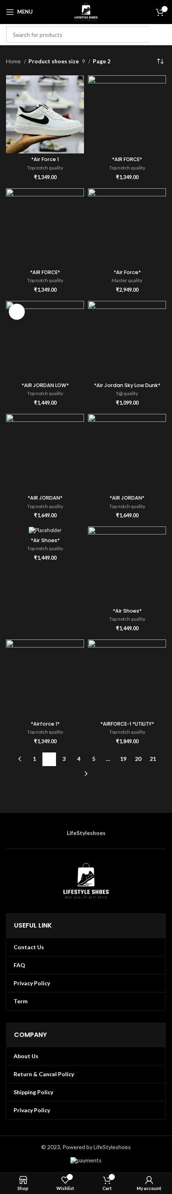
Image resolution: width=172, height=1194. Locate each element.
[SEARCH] (157, 34)
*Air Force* (127, 272)
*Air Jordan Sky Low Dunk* (127, 385)
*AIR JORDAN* (45, 497)
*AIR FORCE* (127, 159)
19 (123, 758)
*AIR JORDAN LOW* (45, 385)
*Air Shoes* (45, 540)
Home (14, 61)
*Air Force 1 (45, 159)
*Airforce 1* (45, 723)
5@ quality (127, 393)
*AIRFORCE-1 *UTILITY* (127, 723)
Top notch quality (45, 168)
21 (153, 758)
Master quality (127, 280)
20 (138, 758)
